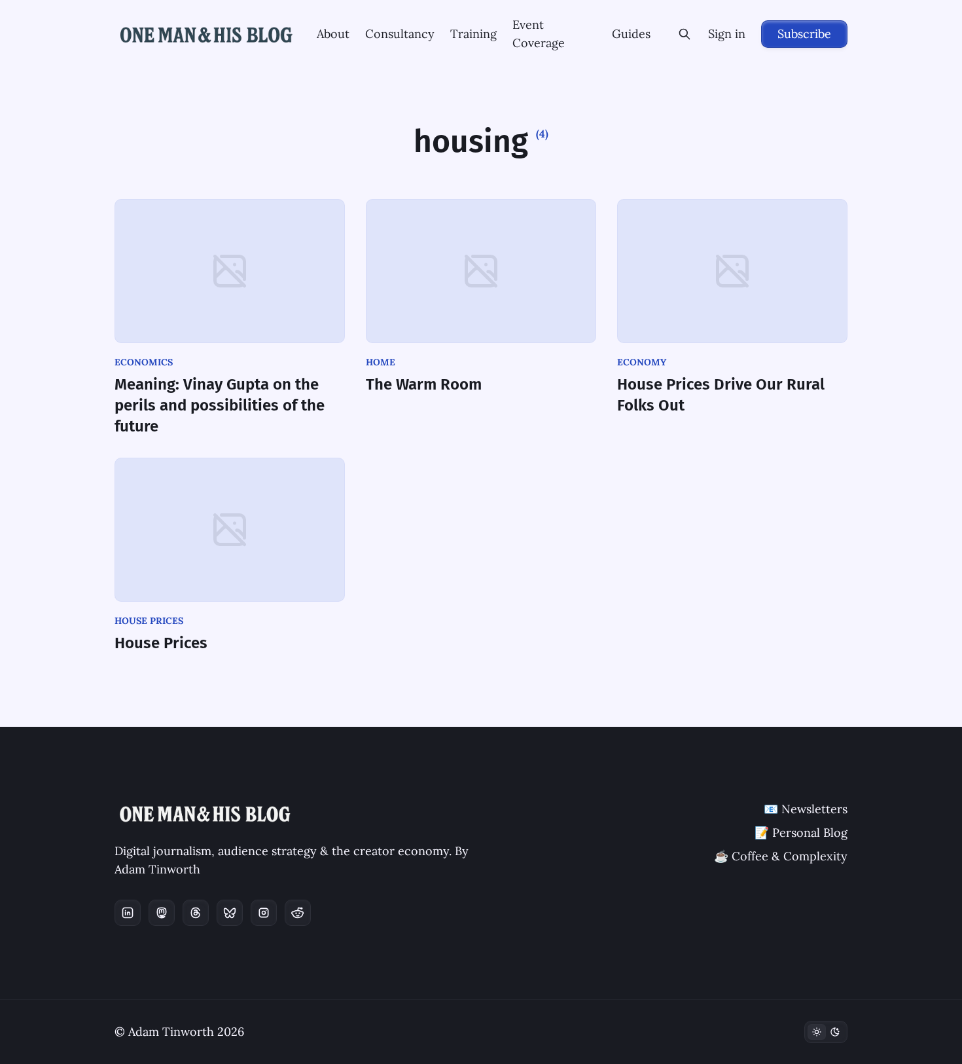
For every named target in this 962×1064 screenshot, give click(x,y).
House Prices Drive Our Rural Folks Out (721, 394)
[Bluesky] (230, 913)
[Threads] (196, 913)
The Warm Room (424, 384)
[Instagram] (264, 913)
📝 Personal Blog (801, 832)
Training (473, 33)
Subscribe (804, 33)
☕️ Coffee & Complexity (780, 856)
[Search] (684, 34)
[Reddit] (298, 913)
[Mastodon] (162, 913)
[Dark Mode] (825, 1032)
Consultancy (400, 33)
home (380, 362)
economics (144, 362)
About (333, 33)
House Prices (161, 643)
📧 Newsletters (805, 808)
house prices (149, 621)
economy (641, 362)
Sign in (726, 33)
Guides (631, 33)
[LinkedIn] (128, 913)
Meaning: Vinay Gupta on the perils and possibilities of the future (220, 405)
